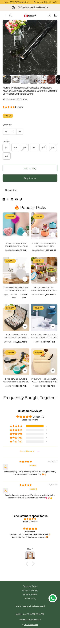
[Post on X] (7, 199)
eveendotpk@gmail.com (31, 619)
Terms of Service (30, 594)
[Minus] (6, 132)
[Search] (10, 15)
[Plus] (19, 132)
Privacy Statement (30, 590)
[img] (26, 462)
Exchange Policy (30, 586)
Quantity (7, 124)
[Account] (49, 15)
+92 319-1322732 (31, 625)
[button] (9, 107)
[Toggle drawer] (4, 15)
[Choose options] (53, 234)
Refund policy (30, 598)
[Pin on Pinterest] (12, 199)
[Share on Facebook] (3, 199)
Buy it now (30, 178)
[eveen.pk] (30, 15)
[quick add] (25, 234)
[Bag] (55, 15)
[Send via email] (16, 199)
